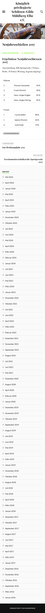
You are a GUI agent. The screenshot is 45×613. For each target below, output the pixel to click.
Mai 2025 (9, 194)
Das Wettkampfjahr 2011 (13, 147)
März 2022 (9, 326)
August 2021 (10, 355)
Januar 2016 (10, 597)
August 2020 (10, 384)
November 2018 (12, 471)
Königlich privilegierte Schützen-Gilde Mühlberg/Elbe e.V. (23, 11)
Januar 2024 (10, 263)
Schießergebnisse (11, 133)
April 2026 (9, 183)
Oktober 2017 (11, 522)
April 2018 (9, 499)
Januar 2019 (10, 465)
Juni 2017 (9, 540)
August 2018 (10, 482)
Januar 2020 (10, 401)
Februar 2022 (10, 332)
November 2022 (12, 298)
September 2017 (12, 528)
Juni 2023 (9, 275)
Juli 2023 (9, 269)
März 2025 (9, 206)
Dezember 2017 (11, 517)
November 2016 (12, 574)
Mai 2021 (9, 373)
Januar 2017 (10, 563)
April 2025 (9, 200)
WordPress (30, 608)
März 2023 (9, 286)
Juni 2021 (9, 367)
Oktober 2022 (11, 304)
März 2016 (9, 591)
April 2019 (9, 453)
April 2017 (9, 551)
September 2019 (12, 425)
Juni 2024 (9, 234)
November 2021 (12, 344)
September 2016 (12, 586)
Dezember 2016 (11, 569)
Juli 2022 (9, 309)
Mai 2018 (9, 494)
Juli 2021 (9, 361)
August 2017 (10, 534)
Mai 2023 (9, 281)
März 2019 (9, 459)
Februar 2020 (10, 396)
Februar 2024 (10, 257)
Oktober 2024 (11, 223)
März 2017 (9, 557)
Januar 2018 (10, 511)
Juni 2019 (9, 442)
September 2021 (12, 350)
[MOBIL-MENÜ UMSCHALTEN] (3, 11)
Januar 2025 (10, 211)
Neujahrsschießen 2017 (18, 44)
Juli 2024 (9, 229)
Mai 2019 (9, 448)
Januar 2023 (10, 292)
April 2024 (9, 246)
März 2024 (9, 252)
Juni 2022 (9, 315)
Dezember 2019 (11, 407)
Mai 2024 (9, 240)
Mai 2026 (9, 177)
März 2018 (9, 505)
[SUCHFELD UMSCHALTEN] (41, 11)
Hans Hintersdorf (10, 53)
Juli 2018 (9, 488)
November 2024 (12, 217)
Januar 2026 (10, 188)
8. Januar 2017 (28, 53)
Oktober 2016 (11, 580)
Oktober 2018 (11, 476)
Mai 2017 (9, 546)
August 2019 (10, 430)
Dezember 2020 (11, 378)
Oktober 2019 (11, 419)
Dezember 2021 (11, 338)
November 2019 (12, 413)
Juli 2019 (9, 436)
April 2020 (9, 390)
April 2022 (9, 321)
